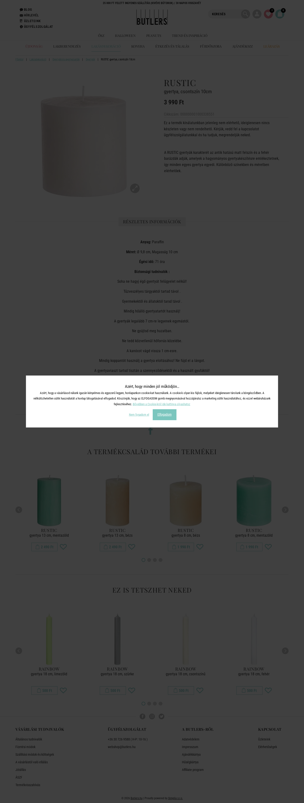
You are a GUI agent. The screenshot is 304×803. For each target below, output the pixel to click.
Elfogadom (164, 414)
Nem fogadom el (139, 414)
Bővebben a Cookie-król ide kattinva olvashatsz (161, 404)
